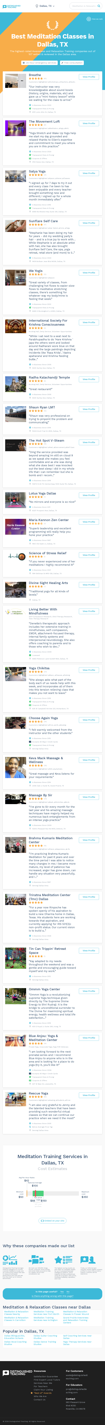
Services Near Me (43, 1383)
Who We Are (40, 1396)
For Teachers (40, 1386)
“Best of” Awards (43, 1393)
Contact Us (39, 1399)
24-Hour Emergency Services (41, 62)
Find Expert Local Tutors (47, 1379)
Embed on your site (54, 1221)
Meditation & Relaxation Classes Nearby (16, 1312)
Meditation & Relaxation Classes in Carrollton (16, 1318)
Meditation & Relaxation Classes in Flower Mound (76, 1312)
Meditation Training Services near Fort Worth (46, 1312)
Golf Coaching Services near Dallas (77, 1336)
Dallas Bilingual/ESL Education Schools (14, 1336)
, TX (40, 1331)
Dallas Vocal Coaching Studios (15, 1343)
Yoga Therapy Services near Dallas (77, 1343)
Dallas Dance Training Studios (45, 1343)
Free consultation (73, 62)
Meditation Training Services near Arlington (45, 1318)
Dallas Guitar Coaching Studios (45, 1336)
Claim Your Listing (43, 1389)
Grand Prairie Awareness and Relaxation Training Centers (75, 1320)
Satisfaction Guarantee (46, 1376)
